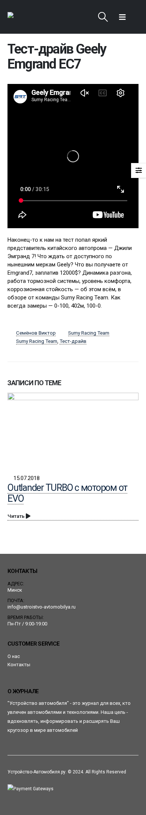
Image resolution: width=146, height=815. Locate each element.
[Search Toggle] (103, 17)
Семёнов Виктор (36, 333)
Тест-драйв (73, 341)
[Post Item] (73, 430)
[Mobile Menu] (122, 16)
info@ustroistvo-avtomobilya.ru (41, 607)
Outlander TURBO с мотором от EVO (67, 493)
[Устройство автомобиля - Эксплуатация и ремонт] (28, 17)
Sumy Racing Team (88, 333)
